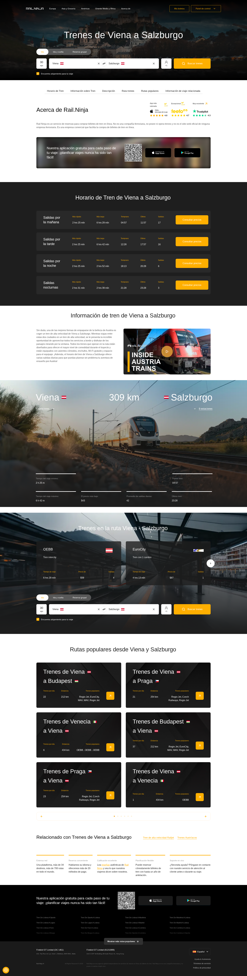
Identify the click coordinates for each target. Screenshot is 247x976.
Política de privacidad (202, 968)
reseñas (106, 865)
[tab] (55, 91)
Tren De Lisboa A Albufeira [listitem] (135, 918)
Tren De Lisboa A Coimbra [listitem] (135, 928)
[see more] (110, 696)
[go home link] (35, 8)
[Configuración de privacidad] (6, 970)
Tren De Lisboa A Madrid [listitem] (134, 923)
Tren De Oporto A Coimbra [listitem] (135, 933)
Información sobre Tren (82, 91)
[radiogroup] (63, 52)
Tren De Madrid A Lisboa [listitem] (179, 923)
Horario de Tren (55, 91)
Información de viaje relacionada (182, 91)
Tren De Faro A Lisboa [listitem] (89, 928)
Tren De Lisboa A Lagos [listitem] (45, 923)
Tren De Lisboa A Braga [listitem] (45, 933)
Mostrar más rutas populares (121, 941)
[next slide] (211, 563)
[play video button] (167, 351)
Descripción (108, 91)
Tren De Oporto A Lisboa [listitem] (90, 918)
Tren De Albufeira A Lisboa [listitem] (180, 918)
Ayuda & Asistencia (202, 959)
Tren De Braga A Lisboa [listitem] (90, 933)
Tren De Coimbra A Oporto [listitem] (180, 933)
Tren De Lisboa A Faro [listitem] (45, 928)
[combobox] (68, 63)
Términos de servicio (202, 964)
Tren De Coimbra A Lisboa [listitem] (180, 928)
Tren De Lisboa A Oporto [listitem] (45, 918)
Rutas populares (150, 91)
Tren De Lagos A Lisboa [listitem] (90, 923)
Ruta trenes (128, 91)
